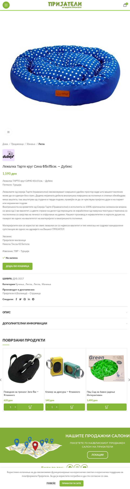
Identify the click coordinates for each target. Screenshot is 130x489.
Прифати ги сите (71, 483)
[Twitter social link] (20, 299)
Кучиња (20, 284)
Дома (5, 144)
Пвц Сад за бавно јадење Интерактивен (101, 393)
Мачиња (31, 144)
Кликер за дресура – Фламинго (62, 392)
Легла (41, 144)
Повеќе (51, 483)
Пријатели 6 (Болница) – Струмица (22, 293)
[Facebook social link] (16, 299)
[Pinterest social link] (25, 299)
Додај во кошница (17, 266)
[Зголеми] (8, 132)
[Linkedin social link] (29, 299)
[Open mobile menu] (6, 5)
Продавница (17, 144)
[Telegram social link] (33, 299)
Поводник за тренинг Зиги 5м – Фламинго (21, 393)
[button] (24, 407)
